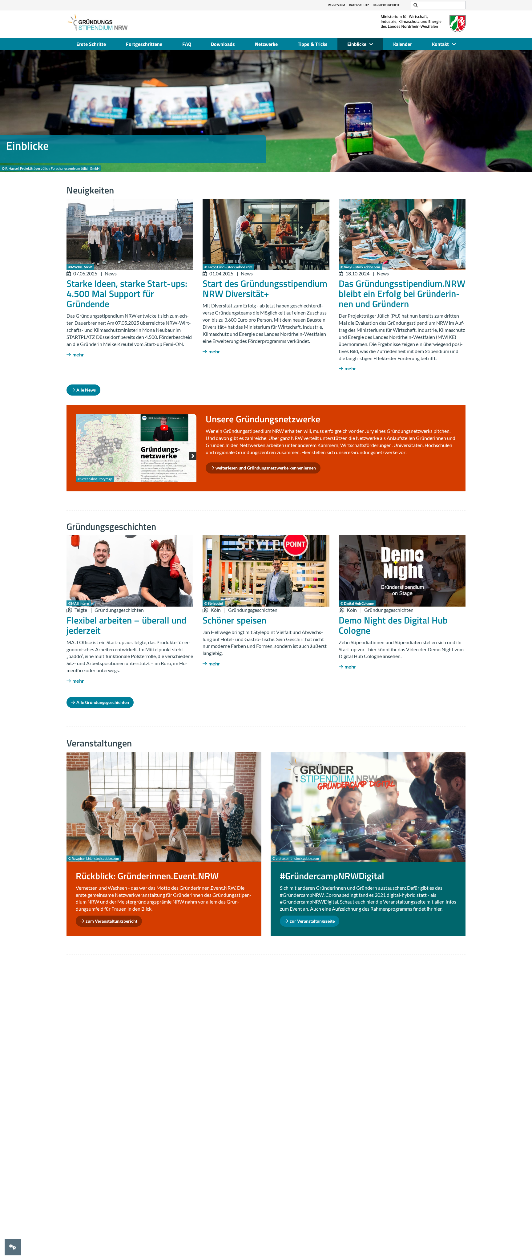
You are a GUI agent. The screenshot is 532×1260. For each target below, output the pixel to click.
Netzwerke (266, 44)
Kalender (402, 44)
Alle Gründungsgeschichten (102, 702)
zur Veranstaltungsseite (312, 921)
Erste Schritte (91, 44)
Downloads (223, 44)
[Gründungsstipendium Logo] (97, 22)
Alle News (86, 389)
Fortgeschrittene (144, 44)
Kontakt (440, 44)
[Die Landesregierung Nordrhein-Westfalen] (423, 23)
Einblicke (356, 44)
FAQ (186, 44)
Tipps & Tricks (313, 44)
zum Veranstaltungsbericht (111, 921)
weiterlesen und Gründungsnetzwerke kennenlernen (266, 467)
